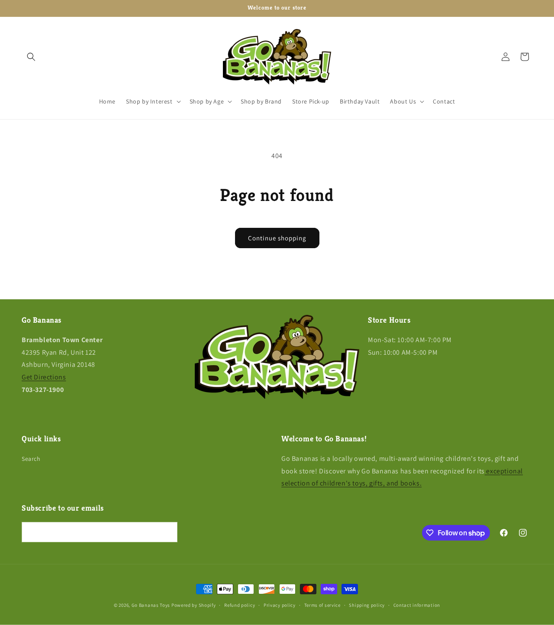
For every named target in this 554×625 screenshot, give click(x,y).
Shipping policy (367, 605)
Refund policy (239, 605)
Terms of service (322, 605)
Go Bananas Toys (151, 605)
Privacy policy (280, 605)
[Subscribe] (167, 532)
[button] (31, 56)
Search (31, 459)
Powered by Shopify (193, 605)
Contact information (416, 605)
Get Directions (44, 377)
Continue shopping (277, 238)
